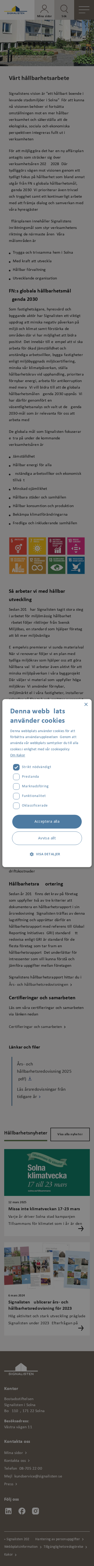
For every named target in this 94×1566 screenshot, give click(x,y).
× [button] (86, 705)
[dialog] (47, 783)
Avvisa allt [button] (47, 837)
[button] (47, 854)
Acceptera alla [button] (47, 821)
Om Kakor (17, 755)
